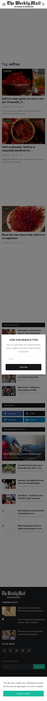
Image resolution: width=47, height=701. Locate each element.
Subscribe (23, 367)
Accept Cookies (23, 693)
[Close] (42, 337)
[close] (44, 679)
